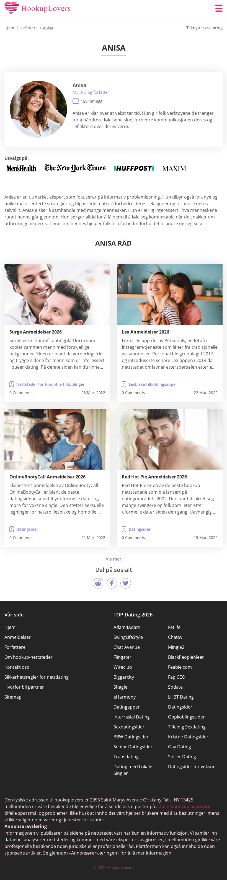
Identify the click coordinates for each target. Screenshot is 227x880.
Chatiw (175, 637)
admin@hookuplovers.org (183, 806)
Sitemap (13, 697)
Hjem (10, 627)
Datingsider (27, 529)
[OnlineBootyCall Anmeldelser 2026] (57, 439)
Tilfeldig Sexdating (187, 727)
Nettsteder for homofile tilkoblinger (50, 384)
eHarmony (125, 697)
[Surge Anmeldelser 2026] (57, 294)
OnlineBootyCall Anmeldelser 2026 (47, 477)
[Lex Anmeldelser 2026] (170, 294)
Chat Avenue (127, 647)
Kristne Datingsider (188, 737)
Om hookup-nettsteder (28, 657)
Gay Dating (179, 747)
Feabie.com (180, 667)
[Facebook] (112, 583)
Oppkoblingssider (186, 717)
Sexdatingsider (129, 727)
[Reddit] (98, 583)
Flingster (122, 657)
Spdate (175, 687)
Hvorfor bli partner (24, 687)
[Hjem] (37, 8)
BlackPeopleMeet (186, 657)
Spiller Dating (182, 757)
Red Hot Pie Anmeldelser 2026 (154, 477)
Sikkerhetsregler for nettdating (36, 677)
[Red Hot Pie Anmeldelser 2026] (170, 439)
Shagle (120, 687)
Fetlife (174, 627)
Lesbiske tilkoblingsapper (153, 384)
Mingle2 (176, 647)
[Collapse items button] (114, 559)
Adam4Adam (127, 627)
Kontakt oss (16, 667)
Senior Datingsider (133, 747)
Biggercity (124, 677)
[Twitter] (125, 583)
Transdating (126, 757)
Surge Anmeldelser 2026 (35, 332)
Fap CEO (176, 677)
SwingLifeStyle (128, 637)
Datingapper (127, 707)
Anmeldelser (17, 637)
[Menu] (219, 8)
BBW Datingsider (131, 737)
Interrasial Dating (132, 717)
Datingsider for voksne (191, 767)
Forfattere (14, 647)
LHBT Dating (181, 697)
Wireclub (123, 667)
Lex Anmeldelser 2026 (145, 332)
